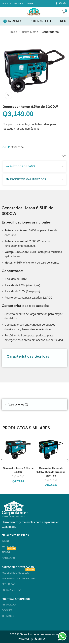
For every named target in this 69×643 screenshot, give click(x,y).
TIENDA (8, 551)
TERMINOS (8, 616)
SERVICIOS (8, 546)
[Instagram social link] (60, 3)
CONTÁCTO (8, 558)
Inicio (14, 32)
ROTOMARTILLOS (41, 21)
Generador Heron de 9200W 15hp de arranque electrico (51, 472)
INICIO (5, 541)
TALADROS (15, 21)
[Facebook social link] (56, 3)
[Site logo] (34, 11)
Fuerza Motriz (30, 32)
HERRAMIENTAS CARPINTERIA (19, 578)
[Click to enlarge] (8, 95)
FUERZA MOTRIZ (11, 590)
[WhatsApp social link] (64, 3)
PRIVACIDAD (9, 604)
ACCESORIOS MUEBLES (18, 572)
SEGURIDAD (8, 584)
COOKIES (7, 610)
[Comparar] (64, 156)
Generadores (50, 32)
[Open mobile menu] (4, 12)
